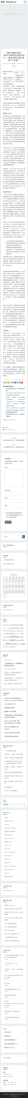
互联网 (12, 636)
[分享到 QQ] (4, 382)
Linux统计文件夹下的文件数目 (12, 732)
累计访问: (7, 1047)
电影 (12, 644)
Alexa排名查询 (7, 1058)
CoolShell (18, 63)
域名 (20, 637)
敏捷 (19, 640)
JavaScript (5, 628)
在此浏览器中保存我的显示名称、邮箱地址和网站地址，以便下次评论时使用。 (14, 515)
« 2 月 (4, 597)
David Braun (7, 862)
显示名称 (8, 490)
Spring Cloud (16, 633)
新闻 (22, 640)
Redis (19, 631)
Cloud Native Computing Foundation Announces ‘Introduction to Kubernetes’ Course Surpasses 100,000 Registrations (15, 401)
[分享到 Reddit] (20, 382)
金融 (11, 647)
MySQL (7, 631)
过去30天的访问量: (9, 1044)
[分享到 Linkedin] (13, 382)
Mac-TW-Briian (8, 855)
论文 (4, 646)
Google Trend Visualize (10, 852)
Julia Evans (7, 859)
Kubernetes (15, 628)
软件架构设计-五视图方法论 (12, 1011)
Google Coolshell (9, 821)
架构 (8, 643)
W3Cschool (7, 848)
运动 (9, 646)
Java (21, 624)
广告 (9, 640)
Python (16, 631)
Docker (5, 625)
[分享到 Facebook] (15, 382)
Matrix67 (6, 873)
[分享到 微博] (6, 382)
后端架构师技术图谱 (9, 995)
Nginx (11, 631)
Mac (4, 631)
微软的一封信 (19, 75)
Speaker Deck (7, 845)
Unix (20, 633)
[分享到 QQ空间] (11, 382)
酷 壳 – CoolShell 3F (8, 2)
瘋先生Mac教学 (8, 876)
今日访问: (7, 1032)
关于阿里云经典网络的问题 (11, 1017)
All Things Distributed (10, 828)
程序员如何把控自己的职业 (11, 736)
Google (16, 625)
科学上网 (6, 983)
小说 (6, 640)
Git (12, 625)
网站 (6, 505)
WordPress (22, 1094)
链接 (12, 560)
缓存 (15, 644)
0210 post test (8, 660)
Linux (7, 420)
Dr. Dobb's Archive (9, 838)
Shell (7, 633)
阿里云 (14, 647)
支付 (17, 640)
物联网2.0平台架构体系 (10, 711)
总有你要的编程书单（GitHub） (13, 989)
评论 (6, 467)
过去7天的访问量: (9, 1040)
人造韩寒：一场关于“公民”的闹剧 (13, 969)
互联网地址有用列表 (11, 412)
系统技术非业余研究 (9, 831)
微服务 (13, 640)
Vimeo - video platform (10, 866)
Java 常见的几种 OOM (10, 704)
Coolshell (6, 824)
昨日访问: (7, 1036)
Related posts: (19, 81)
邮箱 (6, 498)
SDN (4, 633)
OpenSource (12, 420)
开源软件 (18, 79)
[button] (21, 72)
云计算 (7, 427)
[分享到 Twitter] (17, 382)
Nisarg (16, 1096)
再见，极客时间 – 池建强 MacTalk (13, 683)
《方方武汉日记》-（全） (11, 963)
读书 (6, 647)
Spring (11, 633)
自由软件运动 (19, 77)
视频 (23, 644)
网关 (18, 644)
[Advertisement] (14, 34)
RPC (22, 631)
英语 (20, 644)
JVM (8, 628)
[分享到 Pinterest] (22, 382)
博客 (17, 637)
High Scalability (8, 835)
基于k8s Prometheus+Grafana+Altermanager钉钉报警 (14, 1003)
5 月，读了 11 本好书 (10, 669)
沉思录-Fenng (8, 842)
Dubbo (9, 625)
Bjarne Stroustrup (9, 869)
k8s (10, 628)
